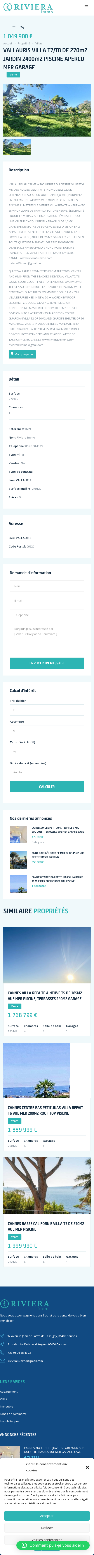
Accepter (47, 1515)
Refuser (47, 1527)
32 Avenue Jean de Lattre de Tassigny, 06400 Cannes (42, 1336)
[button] (87, 1467)
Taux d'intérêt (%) (22, 742)
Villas (38, 43)
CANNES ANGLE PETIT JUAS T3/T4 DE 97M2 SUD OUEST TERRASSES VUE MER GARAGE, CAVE (54, 1450)
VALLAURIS (23, 480)
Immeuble (6, 1406)
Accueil (7, 43)
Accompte (17, 721)
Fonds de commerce (13, 1414)
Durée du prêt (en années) (28, 763)
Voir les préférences (47, 1539)
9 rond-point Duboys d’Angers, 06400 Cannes (37, 1344)
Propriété (24, 43)
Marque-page (24, 354)
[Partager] (20, 27)
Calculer (47, 787)
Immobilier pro (9, 1421)
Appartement (8, 1392)
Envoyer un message (47, 663)
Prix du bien (18, 701)
